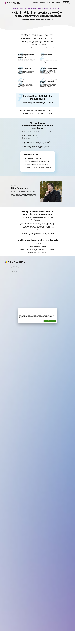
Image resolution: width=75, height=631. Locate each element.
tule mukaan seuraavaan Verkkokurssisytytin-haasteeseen (40, 249)
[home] (12, 2)
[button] (58, 2)
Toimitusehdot (15, 270)
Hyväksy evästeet (50, 320)
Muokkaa (36, 320)
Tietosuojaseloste (15, 271)
